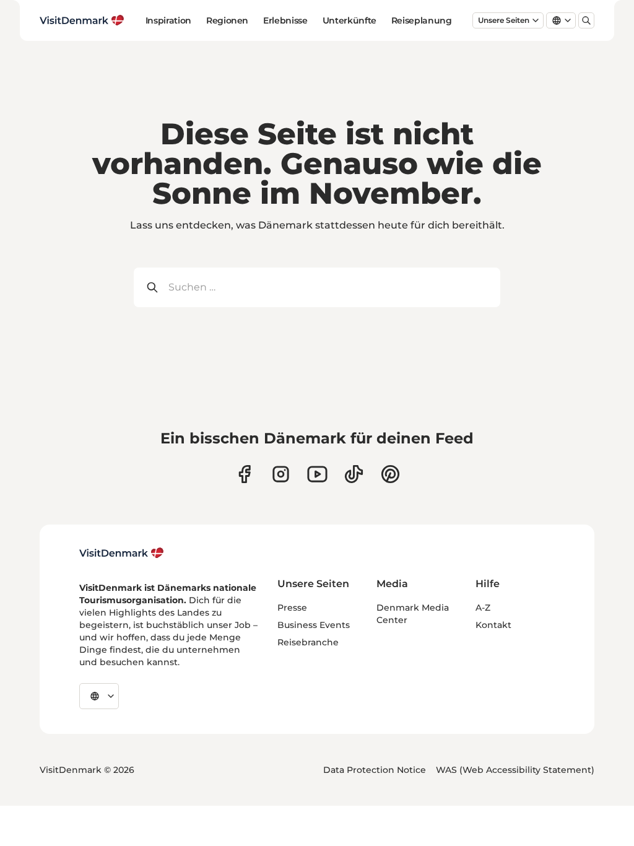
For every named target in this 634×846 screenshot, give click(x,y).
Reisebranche (308, 642)
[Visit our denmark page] (244, 474)
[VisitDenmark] (121, 553)
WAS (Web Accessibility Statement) (515, 769)
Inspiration (168, 20)
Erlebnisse (285, 20)
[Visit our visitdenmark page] (317, 474)
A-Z (483, 607)
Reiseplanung (421, 20)
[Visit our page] (281, 474)
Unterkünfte (349, 20)
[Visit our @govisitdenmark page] (354, 474)
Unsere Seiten (503, 20)
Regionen (227, 20)
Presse (292, 607)
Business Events (313, 624)
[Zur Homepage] (82, 20)
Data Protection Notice (374, 769)
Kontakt (493, 624)
